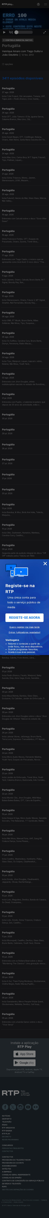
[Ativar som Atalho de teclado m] (11, 1215)
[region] (24, 609)
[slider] (24, 1215)
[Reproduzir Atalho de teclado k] (4, 1215)
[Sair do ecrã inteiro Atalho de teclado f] (44, 1215)
